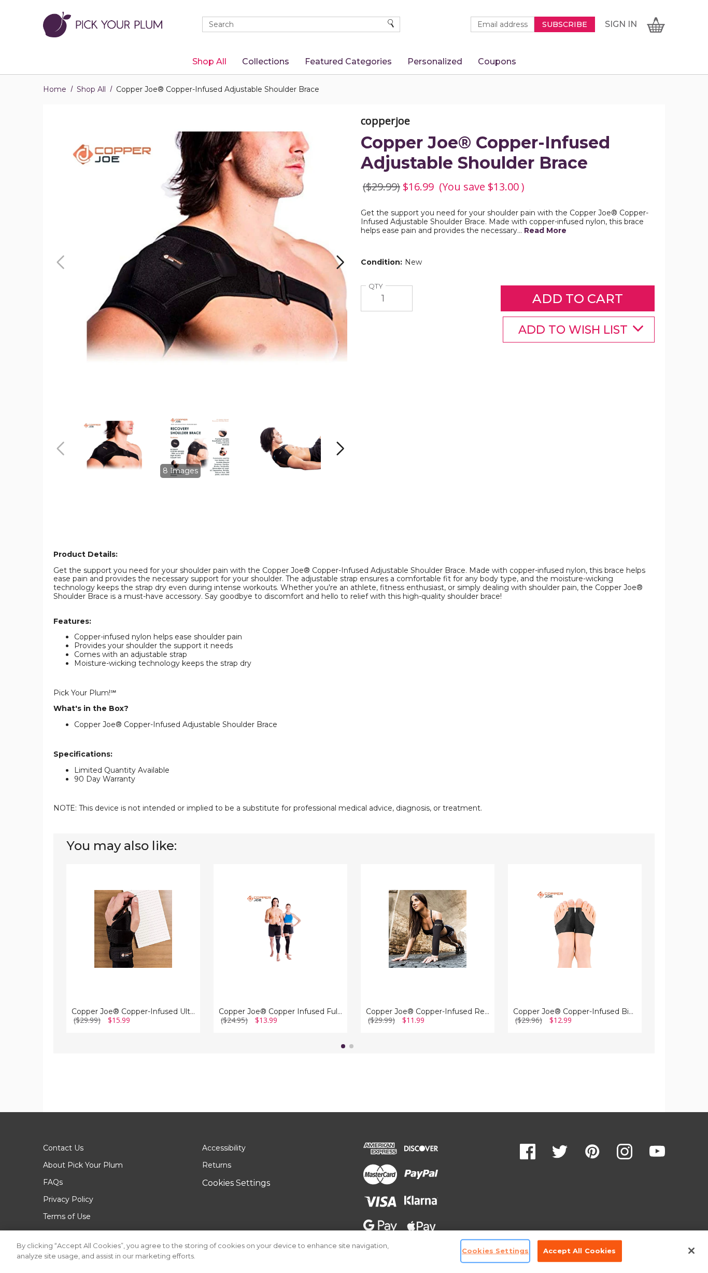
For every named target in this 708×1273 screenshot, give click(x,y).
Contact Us (63, 1148)
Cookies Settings (236, 1183)
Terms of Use (67, 1216)
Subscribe (564, 24)
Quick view (133, 916)
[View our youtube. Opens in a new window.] (657, 1151)
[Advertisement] (354, 524)
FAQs (53, 1182)
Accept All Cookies (579, 1251)
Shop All (91, 89)
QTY (377, 286)
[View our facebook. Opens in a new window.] (527, 1151)
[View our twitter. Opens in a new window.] (560, 1151)
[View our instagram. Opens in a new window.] (624, 1151)
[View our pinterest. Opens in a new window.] (592, 1151)
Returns (216, 1165)
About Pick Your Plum (83, 1165)
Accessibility (224, 1148)
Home (54, 89)
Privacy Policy (68, 1199)
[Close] (691, 1250)
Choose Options (133, 944)
